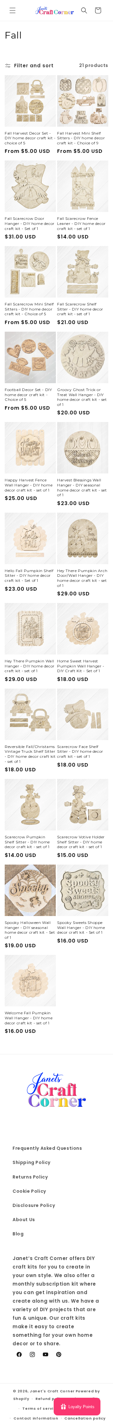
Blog (18, 1234)
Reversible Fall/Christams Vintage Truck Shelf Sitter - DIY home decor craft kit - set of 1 (30, 754)
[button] (12, 10)
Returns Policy (30, 1177)
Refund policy (49, 1398)
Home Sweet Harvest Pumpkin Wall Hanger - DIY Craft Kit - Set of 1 (81, 666)
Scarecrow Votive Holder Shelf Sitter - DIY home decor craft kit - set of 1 (81, 842)
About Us (24, 1219)
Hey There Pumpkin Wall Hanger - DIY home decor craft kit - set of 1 (30, 666)
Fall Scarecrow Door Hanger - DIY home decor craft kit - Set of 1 (30, 223)
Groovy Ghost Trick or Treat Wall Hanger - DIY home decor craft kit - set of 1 (82, 397)
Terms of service (40, 1408)
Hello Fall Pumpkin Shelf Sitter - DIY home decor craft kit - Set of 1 (29, 575)
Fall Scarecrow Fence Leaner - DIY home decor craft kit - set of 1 (81, 223)
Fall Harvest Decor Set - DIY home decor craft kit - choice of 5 (30, 138)
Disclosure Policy (34, 1205)
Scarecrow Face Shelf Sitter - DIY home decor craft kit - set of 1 (80, 751)
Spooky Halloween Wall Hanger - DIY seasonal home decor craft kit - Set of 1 (30, 930)
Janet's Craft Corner (52, 1391)
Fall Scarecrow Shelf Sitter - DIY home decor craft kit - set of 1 (80, 309)
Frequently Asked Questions (47, 1148)
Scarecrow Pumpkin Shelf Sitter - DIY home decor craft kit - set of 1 (27, 842)
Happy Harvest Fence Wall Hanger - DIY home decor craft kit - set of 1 (28, 485)
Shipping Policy (32, 1162)
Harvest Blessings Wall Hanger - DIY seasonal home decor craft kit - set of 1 (82, 487)
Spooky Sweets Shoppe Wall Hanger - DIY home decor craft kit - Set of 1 (81, 927)
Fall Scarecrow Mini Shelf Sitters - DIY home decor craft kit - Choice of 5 (29, 309)
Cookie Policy (29, 1191)
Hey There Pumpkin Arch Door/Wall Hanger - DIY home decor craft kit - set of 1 (82, 578)
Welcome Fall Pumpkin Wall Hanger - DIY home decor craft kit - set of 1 (28, 1017)
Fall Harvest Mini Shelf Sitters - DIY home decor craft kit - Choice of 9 (81, 138)
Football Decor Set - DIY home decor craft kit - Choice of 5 (28, 394)
